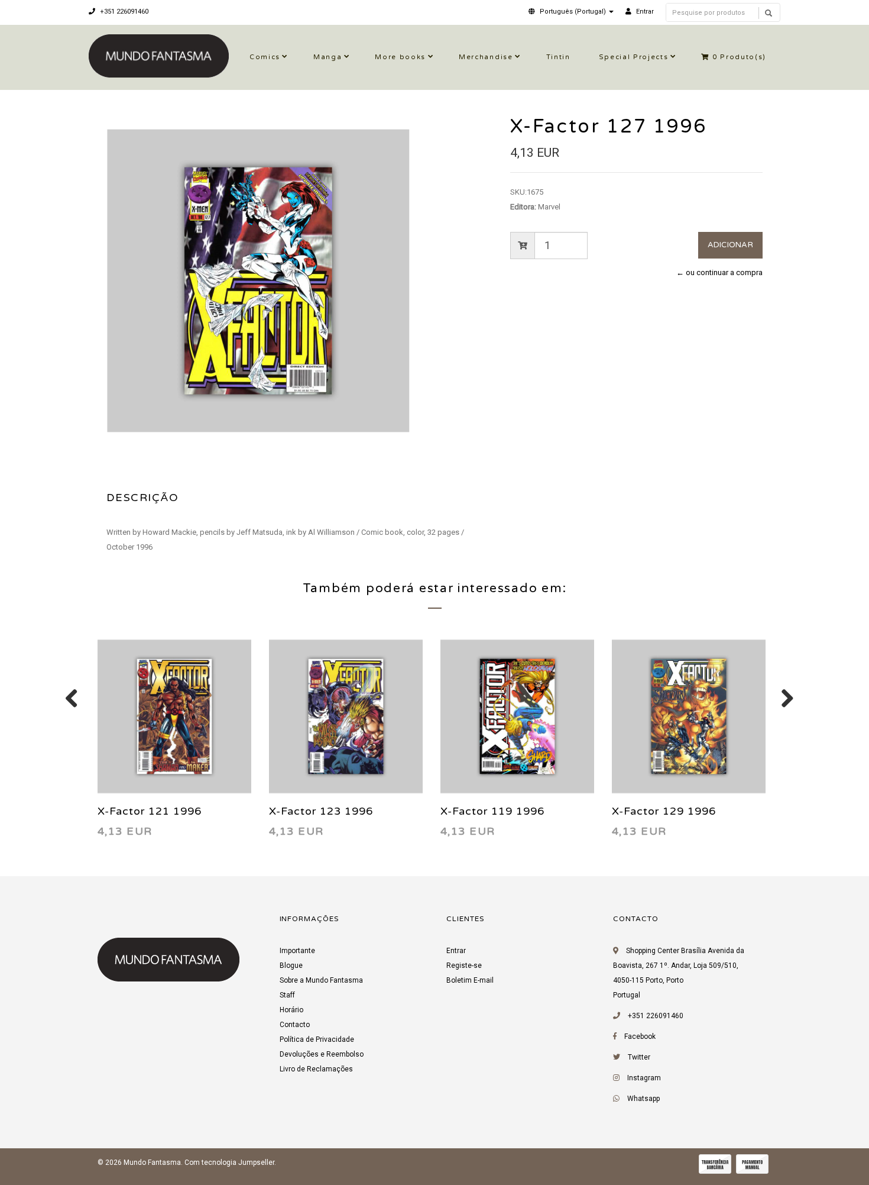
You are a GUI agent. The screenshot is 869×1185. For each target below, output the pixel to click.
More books (400, 57)
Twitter (639, 1057)
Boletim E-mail (470, 980)
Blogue (291, 965)
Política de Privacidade (317, 1039)
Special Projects (634, 57)
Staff (287, 995)
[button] (571, 11)
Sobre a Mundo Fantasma (321, 980)
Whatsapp (643, 1098)
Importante (297, 951)
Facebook (640, 1036)
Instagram (644, 1078)
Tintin (558, 57)
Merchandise (486, 57)
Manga (327, 57)
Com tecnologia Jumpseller (229, 1162)
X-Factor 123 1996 (321, 811)
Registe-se (464, 965)
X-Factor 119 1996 (492, 811)
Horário (291, 1010)
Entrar (456, 951)
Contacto (295, 1025)
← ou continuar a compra (719, 272)
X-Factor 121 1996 (150, 811)
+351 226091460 (123, 11)
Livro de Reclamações (316, 1069)
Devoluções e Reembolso (322, 1054)
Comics (264, 57)
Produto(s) (739, 57)
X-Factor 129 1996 (664, 811)
